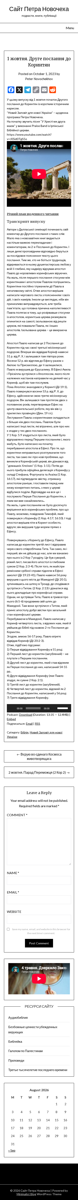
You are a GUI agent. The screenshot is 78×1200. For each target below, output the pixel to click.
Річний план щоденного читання (33, 214)
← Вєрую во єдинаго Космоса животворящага (39, 756)
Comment (17, 815)
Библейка (15, 1041)
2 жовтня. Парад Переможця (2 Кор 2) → (39, 772)
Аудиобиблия (18, 1017)
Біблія (24, 732)
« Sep (11, 1150)
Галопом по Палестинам (25, 1051)
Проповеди (16, 1060)
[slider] (63, 708)
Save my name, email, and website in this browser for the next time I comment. (41, 931)
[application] (39, 708)
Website (14, 911)
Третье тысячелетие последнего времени (37, 1070)
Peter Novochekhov (39, 79)
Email (29, 723)
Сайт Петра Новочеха (39, 8)
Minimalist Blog (26, 1194)
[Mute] (54, 708)
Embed (11, 719)
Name (13, 873)
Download (25, 714)
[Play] (12, 708)
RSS (37, 723)
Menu (70, 28)
